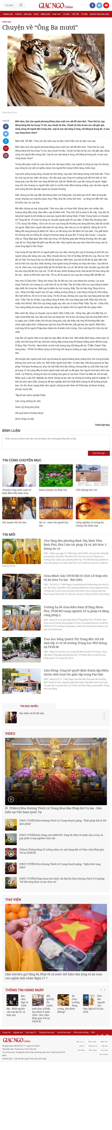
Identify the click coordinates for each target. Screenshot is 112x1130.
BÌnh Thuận (93, 1084)
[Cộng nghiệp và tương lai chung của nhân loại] (93, 508)
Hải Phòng (81, 1084)
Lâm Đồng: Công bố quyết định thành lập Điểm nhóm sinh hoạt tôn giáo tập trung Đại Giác (76, 672)
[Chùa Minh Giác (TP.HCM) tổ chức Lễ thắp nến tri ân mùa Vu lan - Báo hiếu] (21, 586)
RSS (93, 1066)
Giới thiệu (104, 1084)
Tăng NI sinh (92, 1080)
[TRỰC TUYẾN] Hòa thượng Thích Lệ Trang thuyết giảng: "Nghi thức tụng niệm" (60, 865)
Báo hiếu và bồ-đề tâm (31, 713)
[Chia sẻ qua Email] (6, 148)
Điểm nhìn (45, 14)
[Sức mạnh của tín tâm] (19, 508)
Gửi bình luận (99, 453)
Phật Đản (104, 1080)
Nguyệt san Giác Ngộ (99, 14)
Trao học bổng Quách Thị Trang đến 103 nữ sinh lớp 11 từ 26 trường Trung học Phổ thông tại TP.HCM (75, 643)
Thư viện (13, 899)
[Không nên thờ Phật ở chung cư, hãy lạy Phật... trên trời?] (38, 1034)
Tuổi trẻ (75, 14)
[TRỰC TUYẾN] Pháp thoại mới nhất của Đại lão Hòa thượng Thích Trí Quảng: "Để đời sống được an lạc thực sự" (62, 880)
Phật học (56, 14)
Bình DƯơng (103, 1088)
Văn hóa (28, 14)
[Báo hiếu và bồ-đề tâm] (11, 717)
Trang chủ (8, 14)
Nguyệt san (18, 1066)
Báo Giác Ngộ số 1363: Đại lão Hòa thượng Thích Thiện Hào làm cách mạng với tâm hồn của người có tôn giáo (94, 1042)
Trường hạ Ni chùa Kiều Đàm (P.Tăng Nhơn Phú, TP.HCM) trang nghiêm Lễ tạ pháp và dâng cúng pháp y (76, 611)
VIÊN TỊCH (104, 1076)
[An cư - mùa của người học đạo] (56, 508)
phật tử (81, 1080)
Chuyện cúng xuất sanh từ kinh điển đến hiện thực (16, 491)
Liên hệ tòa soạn (64, 1066)
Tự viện (84, 14)
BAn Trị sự (80, 1076)
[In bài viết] (6, 156)
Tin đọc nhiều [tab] (29, 706)
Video (36, 14)
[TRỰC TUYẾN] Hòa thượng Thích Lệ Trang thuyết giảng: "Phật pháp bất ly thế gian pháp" (62, 822)
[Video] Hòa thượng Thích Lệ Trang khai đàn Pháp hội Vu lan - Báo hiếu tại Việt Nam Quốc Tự (53, 810)
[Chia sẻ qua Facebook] (6, 126)
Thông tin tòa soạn (46, 1066)
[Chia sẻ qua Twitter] (6, 134)
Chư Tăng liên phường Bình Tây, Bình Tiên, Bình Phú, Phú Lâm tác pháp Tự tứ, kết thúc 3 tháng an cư (75, 544)
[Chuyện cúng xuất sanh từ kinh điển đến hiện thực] (19, 475)
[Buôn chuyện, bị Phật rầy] (56, 475)
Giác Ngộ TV (31, 1066)
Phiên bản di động (81, 1066)
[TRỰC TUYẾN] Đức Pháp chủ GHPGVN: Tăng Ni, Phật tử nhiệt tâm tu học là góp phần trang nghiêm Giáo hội (61, 836)
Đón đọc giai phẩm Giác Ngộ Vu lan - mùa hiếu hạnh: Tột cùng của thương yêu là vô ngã (17, 1041)
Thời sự (18, 14)
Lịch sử (6, 21)
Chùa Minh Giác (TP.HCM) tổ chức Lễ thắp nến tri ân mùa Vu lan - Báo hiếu (76, 578)
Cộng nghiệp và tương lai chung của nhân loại (90, 524)
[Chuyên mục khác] (106, 20)
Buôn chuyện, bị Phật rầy (53, 489)
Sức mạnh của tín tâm (14, 522)
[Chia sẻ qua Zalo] (6, 141)
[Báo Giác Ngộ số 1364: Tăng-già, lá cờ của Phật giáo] (63, 1034)
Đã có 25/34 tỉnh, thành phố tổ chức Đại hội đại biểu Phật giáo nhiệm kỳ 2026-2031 (54, 1010)
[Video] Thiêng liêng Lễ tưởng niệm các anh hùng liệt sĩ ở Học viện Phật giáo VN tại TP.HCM (61, 851)
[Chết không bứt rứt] (93, 475)
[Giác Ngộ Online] (34, 1074)
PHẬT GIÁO (92, 1076)
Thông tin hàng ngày (24, 1024)
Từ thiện (16, 21)
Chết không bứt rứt (86, 489)
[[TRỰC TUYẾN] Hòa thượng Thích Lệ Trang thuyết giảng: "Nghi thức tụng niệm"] (11, 868)
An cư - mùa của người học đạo (54, 524)
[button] (101, 1041)
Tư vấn (66, 14)
